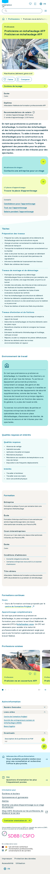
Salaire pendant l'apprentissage (19, 211)
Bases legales (9, 726)
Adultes (5, 801)
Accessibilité (7, 863)
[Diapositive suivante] (45, 690)
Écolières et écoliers (11, 793)
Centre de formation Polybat (15, 716)
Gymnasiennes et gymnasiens (15, 797)
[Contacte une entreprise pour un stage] (25, 165)
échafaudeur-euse (25, 624)
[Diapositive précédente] (39, 690)
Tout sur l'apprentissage (15, 207)
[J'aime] (30, 673)
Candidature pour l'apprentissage (19, 203)
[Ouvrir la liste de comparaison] (35, 3)
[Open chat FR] (44, 747)
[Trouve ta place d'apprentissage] (25, 185)
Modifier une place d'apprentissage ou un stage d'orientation (23, 806)
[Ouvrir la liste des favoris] (30, 3)
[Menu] (45, 10)
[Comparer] (35, 673)
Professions (14, 19)
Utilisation (20, 863)
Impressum (7, 858)
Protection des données (25, 858)
